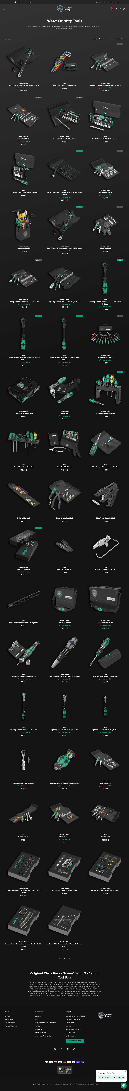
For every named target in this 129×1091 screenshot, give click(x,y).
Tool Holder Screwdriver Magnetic (23, 623)
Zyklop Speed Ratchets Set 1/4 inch (23, 302)
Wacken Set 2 (24, 837)
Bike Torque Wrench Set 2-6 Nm (105, 467)
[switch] (67, 1071)
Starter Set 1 (64, 837)
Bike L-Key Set (23, 518)
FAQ (36, 1019)
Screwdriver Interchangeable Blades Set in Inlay (23, 945)
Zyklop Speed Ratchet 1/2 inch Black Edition (64, 359)
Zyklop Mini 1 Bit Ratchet (23, 783)
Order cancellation (75, 1041)
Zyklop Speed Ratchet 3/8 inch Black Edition (24, 359)
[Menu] (4, 9)
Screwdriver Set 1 (105, 358)
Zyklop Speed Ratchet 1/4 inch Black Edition (105, 303)
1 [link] (59, 959)
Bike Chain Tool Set (64, 518)
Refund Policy (70, 1033)
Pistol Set (64, 413)
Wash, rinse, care (40, 1033)
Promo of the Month (11, 1026)
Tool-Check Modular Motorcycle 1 (23, 192)
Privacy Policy (70, 1023)
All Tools (7, 1016)
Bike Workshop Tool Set (24, 467)
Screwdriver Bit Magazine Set (105, 676)
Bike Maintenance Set (105, 413)
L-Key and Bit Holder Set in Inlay (105, 890)
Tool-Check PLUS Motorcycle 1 (105, 139)
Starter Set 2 (105, 783)
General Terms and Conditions (75, 1016)
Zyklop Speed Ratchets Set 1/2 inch (64, 302)
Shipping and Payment (73, 1029)
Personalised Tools (11, 1023)
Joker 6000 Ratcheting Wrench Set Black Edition (64, 193)
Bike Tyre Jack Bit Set (105, 518)
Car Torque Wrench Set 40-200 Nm (23, 85)
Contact (37, 1026)
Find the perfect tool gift (43, 1036)
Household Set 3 (23, 248)
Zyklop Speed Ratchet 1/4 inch (105, 730)
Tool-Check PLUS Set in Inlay (64, 890)
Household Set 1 (23, 139)
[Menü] (71, 1067)
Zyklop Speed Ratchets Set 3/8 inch (105, 85)
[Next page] (70, 959)
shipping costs (51, 1084)
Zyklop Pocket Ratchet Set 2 (24, 676)
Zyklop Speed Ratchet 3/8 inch (64, 730)
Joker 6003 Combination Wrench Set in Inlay (64, 945)
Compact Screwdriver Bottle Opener (64, 676)
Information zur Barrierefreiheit (45, 1023)
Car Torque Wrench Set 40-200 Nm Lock (64, 248)
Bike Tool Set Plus (64, 467)
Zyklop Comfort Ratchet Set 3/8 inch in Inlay (24, 891)
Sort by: (95, 39)
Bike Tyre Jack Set (64, 569)
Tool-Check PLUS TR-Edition (64, 139)
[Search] (116, 9)
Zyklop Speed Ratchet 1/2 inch (23, 730)
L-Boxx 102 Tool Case (24, 413)
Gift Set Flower (23, 569)
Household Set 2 (105, 192)
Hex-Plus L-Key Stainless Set (64, 85)
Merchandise (9, 1019)
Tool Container (64, 623)
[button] (124, 9)
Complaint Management (73, 1019)
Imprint (68, 1026)
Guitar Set (105, 837)
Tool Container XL (105, 623)
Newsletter (38, 1029)
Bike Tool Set (105, 248)
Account (38, 1016)
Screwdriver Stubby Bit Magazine (64, 783)
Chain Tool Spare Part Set (105, 569)
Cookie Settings (71, 1036)
